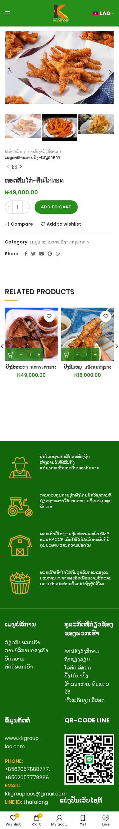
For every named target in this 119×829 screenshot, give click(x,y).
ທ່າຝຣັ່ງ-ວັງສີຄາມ (43, 151)
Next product (20, 167)
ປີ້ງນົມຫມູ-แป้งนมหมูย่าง (87, 367)
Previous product (8, 167)
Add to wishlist (64, 224)
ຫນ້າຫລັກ (13, 151)
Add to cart (56, 207)
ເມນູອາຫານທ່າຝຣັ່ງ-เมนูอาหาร (32, 158)
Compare (22, 224)
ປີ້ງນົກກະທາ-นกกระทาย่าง (31, 367)
